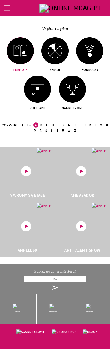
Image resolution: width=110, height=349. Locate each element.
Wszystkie (10, 125)
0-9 (29, 125)
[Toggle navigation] (7, 8)
